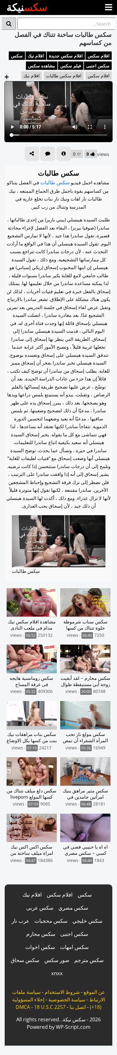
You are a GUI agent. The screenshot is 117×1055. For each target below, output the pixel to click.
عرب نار (20, 920)
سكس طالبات (55, 182)
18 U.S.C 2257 (50, 1007)
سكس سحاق (25, 960)
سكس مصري (73, 907)
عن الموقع (94, 992)
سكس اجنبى (98, 66)
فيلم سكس (70, 66)
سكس (17, 56)
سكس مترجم (89, 960)
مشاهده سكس (41, 66)
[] (9, 23)
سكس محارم (40, 933)
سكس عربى (39, 907)
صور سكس (56, 960)
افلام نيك (36, 56)
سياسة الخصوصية (66, 999)
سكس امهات (74, 947)
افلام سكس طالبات (63, 76)
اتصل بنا (78, 1007)
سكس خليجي (87, 920)
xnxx (57, 973)
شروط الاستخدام (62, 992)
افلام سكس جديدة (66, 56)
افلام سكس (99, 56)
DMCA (23, 1007)
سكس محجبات (50, 920)
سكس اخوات (40, 947)
